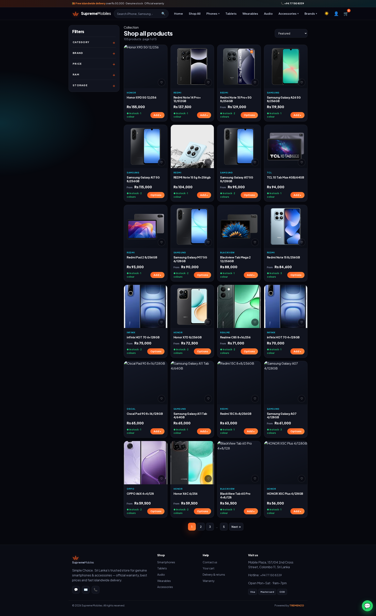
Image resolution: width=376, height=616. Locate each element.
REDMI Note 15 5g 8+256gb (192, 177)
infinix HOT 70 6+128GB (143, 337)
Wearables (250, 13)
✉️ (86, 589)
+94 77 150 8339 (271, 575)
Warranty (209, 580)
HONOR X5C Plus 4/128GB (285, 493)
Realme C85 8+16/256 (235, 337)
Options (249, 115)
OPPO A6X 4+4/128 (140, 493)
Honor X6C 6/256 (186, 493)
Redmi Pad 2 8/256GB (142, 257)
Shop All (195, 13)
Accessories (165, 587)
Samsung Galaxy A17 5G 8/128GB (236, 179)
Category (81, 42)
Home (178, 13)
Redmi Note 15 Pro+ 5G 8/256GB (236, 99)
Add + (157, 115)
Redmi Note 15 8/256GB (283, 257)
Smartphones (166, 562)
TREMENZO (296, 605)
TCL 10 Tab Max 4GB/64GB (285, 177)
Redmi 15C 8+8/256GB (235, 413)
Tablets (231, 13)
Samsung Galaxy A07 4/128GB (281, 415)
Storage (80, 85)
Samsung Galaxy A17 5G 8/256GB (143, 179)
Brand (78, 52)
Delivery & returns (214, 574)
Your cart (208, 568)
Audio (268, 13)
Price (77, 63)
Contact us (210, 562)
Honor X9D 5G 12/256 (141, 97)
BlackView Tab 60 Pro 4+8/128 (235, 495)
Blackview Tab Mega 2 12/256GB (235, 259)
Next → (236, 526)
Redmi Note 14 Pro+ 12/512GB (187, 99)
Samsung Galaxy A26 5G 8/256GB (284, 99)
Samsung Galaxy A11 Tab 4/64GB (190, 415)
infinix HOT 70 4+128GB (283, 337)
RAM (76, 74)
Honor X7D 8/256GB (188, 337)
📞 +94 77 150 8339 (292, 3)
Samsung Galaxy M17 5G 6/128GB (190, 259)
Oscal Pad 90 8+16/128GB (145, 413)
